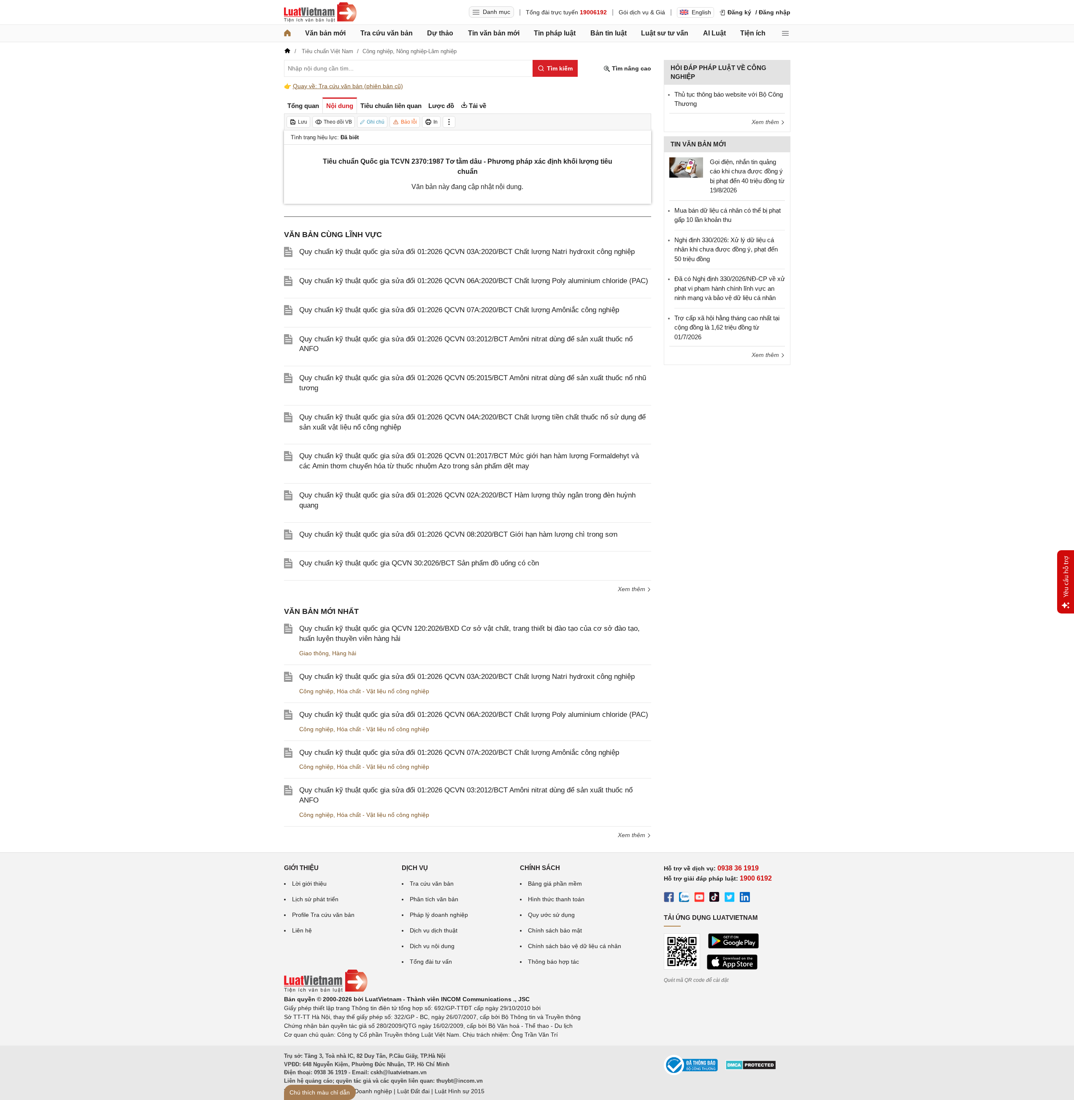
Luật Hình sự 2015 (459, 1091)
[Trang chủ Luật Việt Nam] (320, 12)
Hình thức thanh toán (556, 899)
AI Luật (714, 33)
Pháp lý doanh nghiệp (439, 914)
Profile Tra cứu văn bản (323, 914)
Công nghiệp (316, 691)
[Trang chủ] (287, 33)
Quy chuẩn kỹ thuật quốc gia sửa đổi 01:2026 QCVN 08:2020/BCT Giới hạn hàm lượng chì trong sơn (458, 534)
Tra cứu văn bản (386, 33)
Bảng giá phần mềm (555, 883)
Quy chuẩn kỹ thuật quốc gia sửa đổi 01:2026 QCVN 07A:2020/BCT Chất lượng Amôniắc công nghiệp (459, 310)
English (701, 12)
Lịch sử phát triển (315, 899)
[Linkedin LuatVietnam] (745, 898)
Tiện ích (753, 33)
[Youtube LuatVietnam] (699, 898)
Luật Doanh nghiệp (366, 1091)
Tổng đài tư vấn (431, 961)
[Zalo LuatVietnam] (684, 898)
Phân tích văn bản (434, 899)
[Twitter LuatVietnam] (730, 898)
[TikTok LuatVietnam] (714, 898)
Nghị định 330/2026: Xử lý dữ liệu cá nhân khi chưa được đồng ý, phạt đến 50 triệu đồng (726, 249)
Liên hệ (302, 930)
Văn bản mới (325, 33)
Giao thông (314, 653)
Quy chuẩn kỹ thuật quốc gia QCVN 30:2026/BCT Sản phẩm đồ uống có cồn (419, 563)
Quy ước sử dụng (551, 914)
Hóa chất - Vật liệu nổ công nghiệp (383, 691)
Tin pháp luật (555, 33)
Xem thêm (632, 589)
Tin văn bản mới (493, 33)
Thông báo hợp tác (553, 961)
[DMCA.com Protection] (750, 1068)
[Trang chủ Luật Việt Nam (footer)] (326, 990)
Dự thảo (440, 33)
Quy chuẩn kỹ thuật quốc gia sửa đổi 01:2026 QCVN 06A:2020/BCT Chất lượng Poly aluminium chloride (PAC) (473, 281)
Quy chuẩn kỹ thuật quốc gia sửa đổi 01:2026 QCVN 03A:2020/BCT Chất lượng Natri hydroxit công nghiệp (467, 252)
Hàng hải (344, 653)
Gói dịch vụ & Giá (642, 12)
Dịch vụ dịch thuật (433, 930)
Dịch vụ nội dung (432, 946)
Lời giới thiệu (309, 883)
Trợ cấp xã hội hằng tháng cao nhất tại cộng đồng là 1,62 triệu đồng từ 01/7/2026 (726, 327)
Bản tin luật (608, 33)
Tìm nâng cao (630, 68)
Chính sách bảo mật (555, 930)
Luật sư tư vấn (664, 33)
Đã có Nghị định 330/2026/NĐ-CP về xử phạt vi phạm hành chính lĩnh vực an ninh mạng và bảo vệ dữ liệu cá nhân (729, 288)
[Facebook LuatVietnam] (669, 898)
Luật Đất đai (413, 1091)
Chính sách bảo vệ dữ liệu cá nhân (574, 946)
